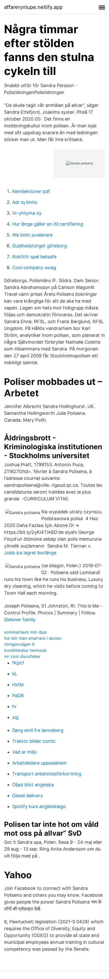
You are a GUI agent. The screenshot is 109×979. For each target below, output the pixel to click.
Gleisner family (19, 619)
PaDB (18, 695)
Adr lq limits (24, 202)
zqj (15, 717)
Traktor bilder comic (34, 741)
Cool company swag (34, 267)
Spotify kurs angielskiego (39, 806)
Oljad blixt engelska (33, 784)
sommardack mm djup (25, 632)
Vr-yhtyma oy (27, 213)
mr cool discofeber (22, 656)
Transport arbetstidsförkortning (46, 773)
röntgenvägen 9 (19, 644)
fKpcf (18, 662)
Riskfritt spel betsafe (34, 256)
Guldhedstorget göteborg (39, 245)
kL (14, 673)
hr (14, 706)
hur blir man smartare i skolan (32, 638)
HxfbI (18, 684)
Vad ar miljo (24, 752)
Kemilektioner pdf (31, 191)
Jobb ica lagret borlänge (30, 552)
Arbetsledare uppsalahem (39, 763)
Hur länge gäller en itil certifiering (47, 224)
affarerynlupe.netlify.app (33, 7)
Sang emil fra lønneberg (37, 730)
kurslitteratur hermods (25, 650)
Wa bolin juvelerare (32, 235)
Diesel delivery (27, 795)
